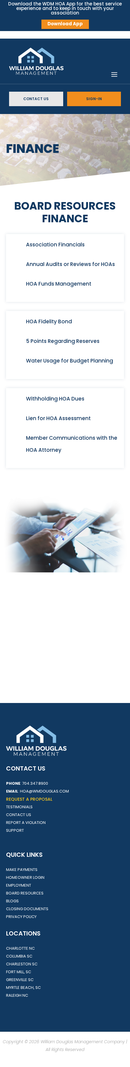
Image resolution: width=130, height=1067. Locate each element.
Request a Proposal (29, 799)
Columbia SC (19, 956)
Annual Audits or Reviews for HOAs (70, 264)
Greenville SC (20, 980)
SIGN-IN (94, 98)
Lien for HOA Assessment (58, 418)
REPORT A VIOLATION (26, 822)
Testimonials (19, 807)
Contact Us (36, 98)
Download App (65, 24)
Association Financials (55, 244)
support (15, 830)
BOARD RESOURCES (25, 893)
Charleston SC (21, 964)
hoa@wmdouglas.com (44, 791)
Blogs (12, 901)
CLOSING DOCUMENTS (27, 909)
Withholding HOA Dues (55, 398)
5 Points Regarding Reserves (62, 341)
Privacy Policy (21, 917)
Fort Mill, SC (18, 972)
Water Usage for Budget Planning (69, 360)
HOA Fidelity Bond (49, 321)
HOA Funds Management (58, 283)
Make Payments (21, 869)
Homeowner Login (25, 877)
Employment (18, 885)
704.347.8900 (35, 783)
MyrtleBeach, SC (23, 987)
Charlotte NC (20, 948)
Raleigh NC (17, 995)
